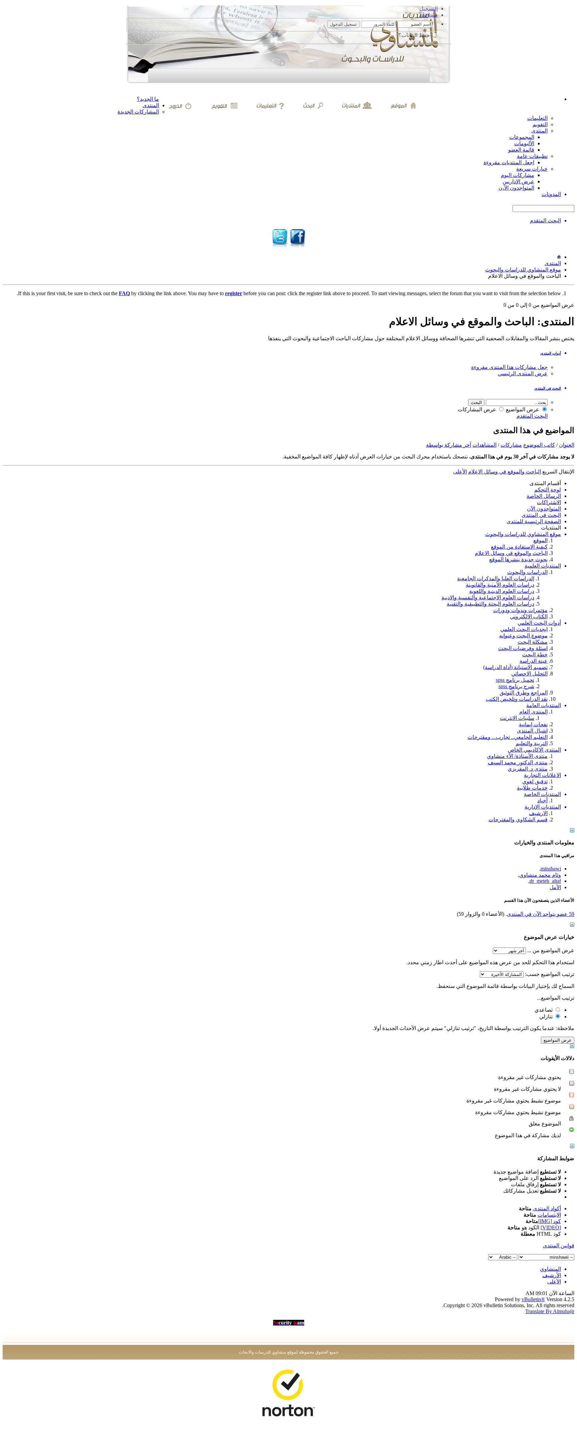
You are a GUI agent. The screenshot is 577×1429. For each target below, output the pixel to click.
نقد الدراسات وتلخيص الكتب (517, 699)
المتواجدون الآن (544, 509)
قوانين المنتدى (558, 1245)
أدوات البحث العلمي (539, 623)
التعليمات (537, 118)
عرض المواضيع (523, 409)
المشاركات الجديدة (138, 112)
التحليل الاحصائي (529, 673)
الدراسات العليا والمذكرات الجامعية (495, 578)
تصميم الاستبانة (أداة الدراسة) (515, 667)
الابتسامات (549, 1215)
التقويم (540, 124)
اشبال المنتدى (532, 731)
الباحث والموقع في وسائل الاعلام (511, 553)
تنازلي (546, 1016)
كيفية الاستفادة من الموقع (519, 547)
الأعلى (460, 471)
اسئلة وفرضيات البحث (523, 648)
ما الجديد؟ (148, 99)
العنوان (566, 445)
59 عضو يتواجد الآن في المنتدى (540, 914)
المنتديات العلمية (543, 566)
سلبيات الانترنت (517, 718)
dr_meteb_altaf (545, 881)
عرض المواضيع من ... (550, 950)
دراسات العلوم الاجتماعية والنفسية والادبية (487, 597)
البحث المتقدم (545, 220)
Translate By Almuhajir (549, 1311)
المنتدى (151, 105)
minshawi (551, 868)
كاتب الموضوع (539, 445)
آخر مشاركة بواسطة (448, 445)
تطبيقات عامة (532, 156)
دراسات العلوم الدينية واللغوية (501, 591)
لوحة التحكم (547, 489)
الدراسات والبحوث (527, 572)
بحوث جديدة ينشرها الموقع (518, 559)
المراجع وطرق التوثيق (524, 692)
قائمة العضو (521, 150)
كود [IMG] (549, 1221)
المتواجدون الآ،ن (516, 188)
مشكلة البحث (533, 642)
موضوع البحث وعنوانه (523, 635)
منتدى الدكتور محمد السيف (518, 762)
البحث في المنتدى (547, 388)
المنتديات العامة (543, 705)
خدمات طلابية (532, 788)
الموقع (540, 540)
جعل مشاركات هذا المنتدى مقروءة (509, 367)
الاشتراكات (549, 502)
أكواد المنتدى (547, 1208)
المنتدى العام (533, 711)
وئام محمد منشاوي (540, 875)
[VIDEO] (551, 1227)
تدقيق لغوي (535, 781)
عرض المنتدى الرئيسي (523, 373)
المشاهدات (484, 445)
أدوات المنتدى (550, 353)
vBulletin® (533, 1299)
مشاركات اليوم (517, 175)
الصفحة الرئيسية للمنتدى (534, 521)
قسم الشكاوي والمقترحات (518, 819)
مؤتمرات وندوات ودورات (520, 610)
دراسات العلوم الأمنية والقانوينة (500, 585)
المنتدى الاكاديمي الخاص (534, 750)
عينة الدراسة (534, 661)
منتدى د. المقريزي (528, 769)
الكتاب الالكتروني (529, 616)
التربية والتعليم (532, 743)
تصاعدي (544, 1010)
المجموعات (521, 137)
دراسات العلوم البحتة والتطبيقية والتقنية (490, 604)
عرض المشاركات (478, 409)
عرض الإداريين (518, 181)
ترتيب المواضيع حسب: (549, 974)
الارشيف (538, 813)
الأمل (555, 887)
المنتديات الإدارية (543, 807)
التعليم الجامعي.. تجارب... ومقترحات (507, 737)
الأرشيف (551, 1275)
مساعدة (429, 15)
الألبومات (524, 143)
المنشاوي (550, 1269)
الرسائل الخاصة (544, 496)
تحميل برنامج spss (515, 680)
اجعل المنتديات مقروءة (509, 162)
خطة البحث (535, 654)
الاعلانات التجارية (542, 775)
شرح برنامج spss (516, 686)
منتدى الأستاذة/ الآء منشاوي (517, 756)
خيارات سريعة (532, 169)
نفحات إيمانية (533, 724)
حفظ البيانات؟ (414, 35)
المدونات (551, 194)
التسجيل (428, 8)
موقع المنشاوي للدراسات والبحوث (523, 269)
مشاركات (511, 445)
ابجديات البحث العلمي (524, 629)
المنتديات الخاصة (542, 794)
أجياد (542, 800)
